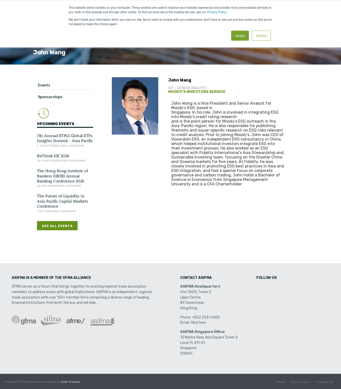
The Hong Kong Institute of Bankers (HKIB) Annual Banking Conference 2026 (62, 175)
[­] (260, 288)
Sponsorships (50, 97)
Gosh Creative (70, 382)
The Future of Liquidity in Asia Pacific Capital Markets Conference (62, 201)
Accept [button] (240, 35)
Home (281, 382)
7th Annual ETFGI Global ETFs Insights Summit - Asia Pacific (65, 138)
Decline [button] (261, 35)
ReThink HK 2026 (53, 155)
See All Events (57, 226)
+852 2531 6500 (206, 317)
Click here (198, 322)
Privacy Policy (301, 382)
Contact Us (325, 382)
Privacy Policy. (217, 12)
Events (44, 85)
